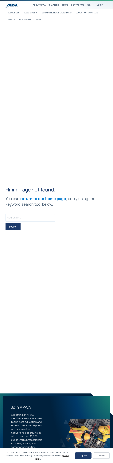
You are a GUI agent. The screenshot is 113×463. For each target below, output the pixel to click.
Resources (13, 12)
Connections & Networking (56, 12)
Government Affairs (30, 19)
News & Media (30, 12)
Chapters (53, 5)
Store (65, 5)
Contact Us (77, 5)
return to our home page (43, 198)
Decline (101, 455)
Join (89, 5)
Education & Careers (87, 12)
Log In (100, 5)
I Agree (83, 455)
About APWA (39, 5)
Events (11, 19)
